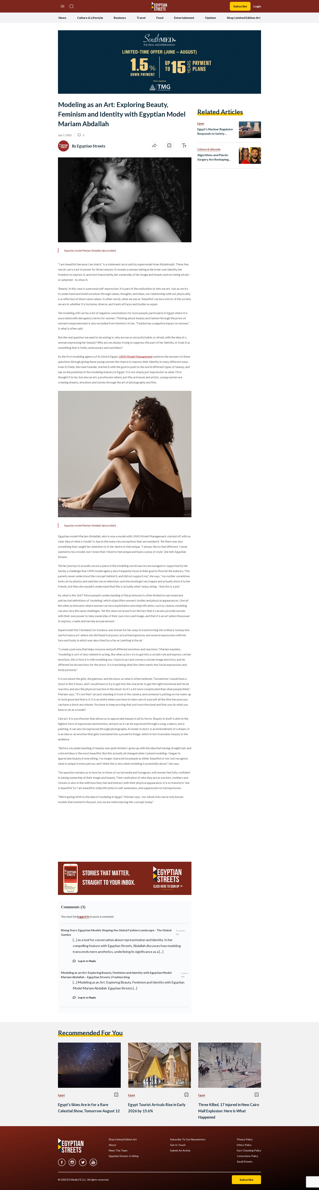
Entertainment (184, 17)
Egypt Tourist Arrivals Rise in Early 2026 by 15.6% (157, 1107)
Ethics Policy (244, 1144)
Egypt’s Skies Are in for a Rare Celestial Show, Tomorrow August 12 (89, 1107)
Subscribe (240, 6)
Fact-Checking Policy (249, 1150)
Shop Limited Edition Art (243, 17)
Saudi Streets (245, 1161)
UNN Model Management (135, 356)
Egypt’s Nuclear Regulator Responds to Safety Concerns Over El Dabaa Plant (215, 131)
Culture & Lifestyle (90, 17)
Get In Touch (178, 1144)
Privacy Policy (245, 1139)
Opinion (210, 17)
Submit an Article (180, 1150)
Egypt (200, 123)
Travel (141, 17)
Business (120, 17)
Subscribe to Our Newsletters (187, 1139)
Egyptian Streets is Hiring (123, 1156)
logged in (83, 916)
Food (159, 17)
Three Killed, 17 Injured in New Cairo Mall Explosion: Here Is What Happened (228, 1110)
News (62, 17)
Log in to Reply (87, 960)
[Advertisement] (86, 831)
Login (257, 6)
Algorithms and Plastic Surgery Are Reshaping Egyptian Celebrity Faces (214, 157)
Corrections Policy (247, 1156)
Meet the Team (118, 1150)
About (112, 1144)
